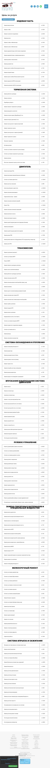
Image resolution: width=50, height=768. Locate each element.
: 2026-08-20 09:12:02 (30, 755)
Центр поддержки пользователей (25, 757)
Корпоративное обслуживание (36, 737)
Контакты (36, 746)
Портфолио (36, 743)
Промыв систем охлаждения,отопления (25, 748)
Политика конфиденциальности (36, 748)
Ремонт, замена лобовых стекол (13, 738)
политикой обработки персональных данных (8, 759)
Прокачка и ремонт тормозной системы (25, 735)
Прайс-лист (36, 744)
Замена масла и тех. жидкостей (13, 741)
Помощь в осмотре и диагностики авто (13, 743)
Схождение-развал (25, 739)
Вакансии (13, 736)
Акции (36, 740)
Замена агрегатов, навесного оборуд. (25, 743)
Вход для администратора (25, 752)
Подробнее (7, 763)
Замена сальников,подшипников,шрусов (15, 747)
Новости (36, 741)
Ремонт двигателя (25, 746)
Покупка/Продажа (36, 738)
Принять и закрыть (13, 766)
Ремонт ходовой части (25, 738)
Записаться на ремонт (8, 19)
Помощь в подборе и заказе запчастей (13, 745)
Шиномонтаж (25, 741)
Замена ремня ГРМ (25, 744)
